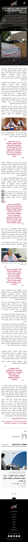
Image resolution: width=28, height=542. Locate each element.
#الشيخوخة (18, 472)
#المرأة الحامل (12, 472)
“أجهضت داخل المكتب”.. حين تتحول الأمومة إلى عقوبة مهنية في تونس (14, 478)
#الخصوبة (23, 472)
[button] (2, 191)
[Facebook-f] (19, 536)
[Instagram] (17, 536)
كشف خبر (14, 514)
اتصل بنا (14, 527)
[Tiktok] (9, 536)
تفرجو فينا (14, 522)
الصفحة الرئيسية (14, 511)
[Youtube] (14, 536)
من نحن (14, 524)
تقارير (14, 519)
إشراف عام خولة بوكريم (19, 419)
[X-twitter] (11, 536)
